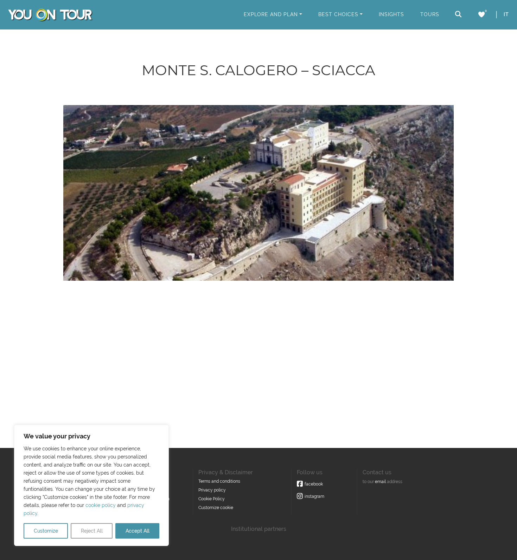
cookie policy (100, 505)
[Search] (458, 14)
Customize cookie (215, 507)
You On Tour (50, 15)
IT (506, 14)
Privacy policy (212, 490)
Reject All (92, 531)
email (380, 481)
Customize (46, 531)
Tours (429, 14)
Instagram (314, 496)
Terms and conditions (219, 481)
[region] (91, 485)
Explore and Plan (271, 14)
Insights (391, 14)
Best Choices (338, 14)
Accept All (137, 531)
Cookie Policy (211, 498)
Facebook (314, 484)
